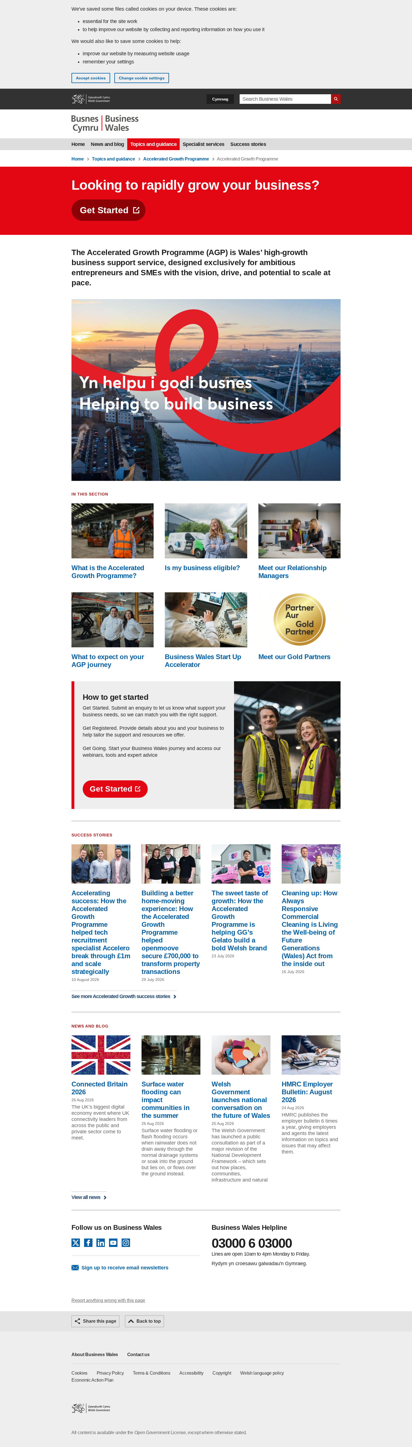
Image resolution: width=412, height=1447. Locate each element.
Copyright (221, 1373)
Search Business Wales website (336, 99)
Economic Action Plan (92, 1380)
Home (78, 144)
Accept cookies (91, 78)
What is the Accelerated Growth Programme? (107, 571)
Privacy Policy (110, 1373)
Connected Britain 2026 (99, 1088)
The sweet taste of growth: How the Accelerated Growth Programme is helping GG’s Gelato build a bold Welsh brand (240, 920)
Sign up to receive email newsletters (125, 1268)
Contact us (138, 1354)
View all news (85, 1197)
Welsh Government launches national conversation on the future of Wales (241, 1099)
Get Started (104, 210)
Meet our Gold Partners (294, 657)
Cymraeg (220, 99)
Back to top (148, 1321)
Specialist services (203, 144)
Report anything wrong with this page (108, 1300)
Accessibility (191, 1373)
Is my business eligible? (202, 568)
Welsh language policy (262, 1373)
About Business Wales (94, 1354)
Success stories (248, 144)
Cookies (79, 1373)
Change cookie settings (142, 78)
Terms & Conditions (151, 1373)
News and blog (107, 144)
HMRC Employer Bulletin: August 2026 (307, 1092)
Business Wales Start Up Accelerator (203, 660)
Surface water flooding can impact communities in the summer (165, 1099)
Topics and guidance (153, 144)
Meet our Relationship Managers (292, 571)
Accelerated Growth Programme (176, 159)
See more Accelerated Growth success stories (120, 996)
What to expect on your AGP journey (107, 660)
